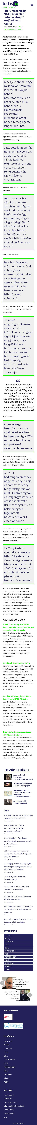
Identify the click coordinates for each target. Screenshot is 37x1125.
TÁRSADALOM (10, 951)
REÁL (7, 948)
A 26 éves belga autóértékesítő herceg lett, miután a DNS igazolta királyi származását (18, 854)
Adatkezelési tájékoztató (14, 1106)
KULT (7, 945)
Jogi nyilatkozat (10, 1102)
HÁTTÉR (8, 966)
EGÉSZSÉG (9, 936)
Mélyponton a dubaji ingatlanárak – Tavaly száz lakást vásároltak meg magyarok (18, 909)
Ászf (5, 1117)
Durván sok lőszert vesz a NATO (16, 663)
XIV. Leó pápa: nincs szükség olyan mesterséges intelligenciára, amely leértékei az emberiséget (18, 867)
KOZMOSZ (9, 942)
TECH (7, 954)
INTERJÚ (8, 939)
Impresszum (9, 1095)
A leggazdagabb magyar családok (20, 802)
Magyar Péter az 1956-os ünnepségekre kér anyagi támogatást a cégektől (14, 828)
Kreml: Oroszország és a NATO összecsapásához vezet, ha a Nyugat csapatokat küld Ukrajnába (18, 627)
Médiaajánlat (9, 1110)
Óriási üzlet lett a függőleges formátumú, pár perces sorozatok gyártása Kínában (17, 841)
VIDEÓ (7, 969)
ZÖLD (7, 960)
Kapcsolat (8, 1098)
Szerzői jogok (9, 1113)
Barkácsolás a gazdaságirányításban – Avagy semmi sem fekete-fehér (21, 983)
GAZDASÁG (9, 963)
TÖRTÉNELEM (10, 957)
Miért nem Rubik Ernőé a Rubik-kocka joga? (22, 785)
